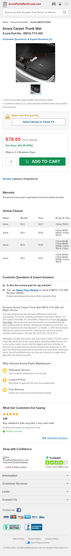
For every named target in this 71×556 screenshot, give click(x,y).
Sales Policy (18, 539)
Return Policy (34, 539)
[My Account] (60, 4)
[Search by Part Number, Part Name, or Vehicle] (65, 12)
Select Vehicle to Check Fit (38, 121)
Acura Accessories (19, 22)
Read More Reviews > (57, 438)
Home (5, 22)
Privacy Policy (51, 539)
